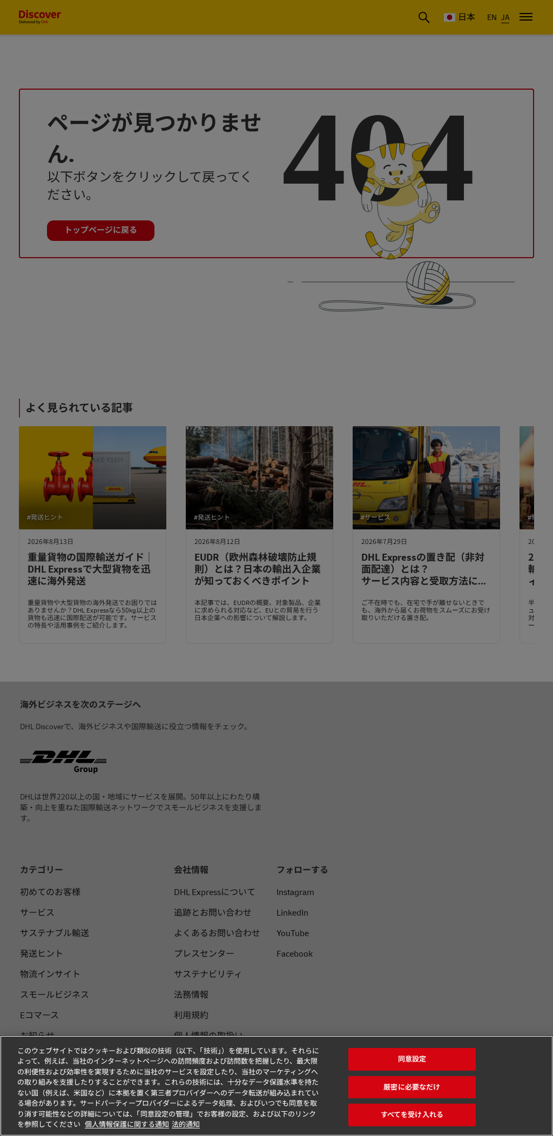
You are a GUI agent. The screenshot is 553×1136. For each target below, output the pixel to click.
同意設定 (412, 1059)
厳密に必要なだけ (411, 1087)
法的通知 (186, 1124)
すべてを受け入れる (412, 1115)
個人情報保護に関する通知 (127, 1124)
